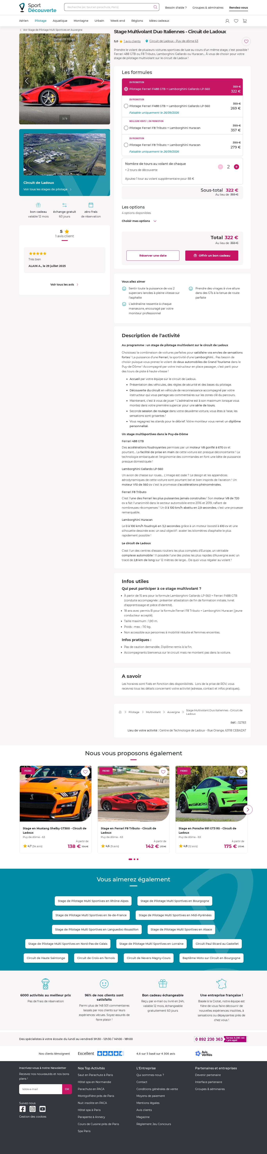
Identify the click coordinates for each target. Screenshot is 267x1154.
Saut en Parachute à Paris (95, 1075)
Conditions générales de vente (157, 1089)
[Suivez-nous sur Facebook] (22, 1109)
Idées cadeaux (159, 20)
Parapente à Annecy (91, 1117)
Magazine (143, 1117)
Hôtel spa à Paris (89, 1110)
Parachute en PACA (91, 1089)
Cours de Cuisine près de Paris (98, 1124)
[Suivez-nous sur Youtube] (42, 1109)
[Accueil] (120, 712)
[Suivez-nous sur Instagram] (32, 1109)
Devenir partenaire (208, 1075)
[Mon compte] (227, 21)
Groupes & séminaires (208, 7)
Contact (141, 1082)
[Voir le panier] (245, 21)
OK (67, 1089)
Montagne (81, 20)
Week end (117, 20)
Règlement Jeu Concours (153, 1124)
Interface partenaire (208, 1082)
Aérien (24, 20)
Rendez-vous (238, 7)
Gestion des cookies (32, 1116)
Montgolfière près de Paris (96, 1096)
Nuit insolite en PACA (92, 1103)
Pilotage (41, 20)
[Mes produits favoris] (236, 21)
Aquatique (60, 20)
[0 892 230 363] (202, 1039)
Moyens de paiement (150, 1096)
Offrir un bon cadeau (214, 255)
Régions (137, 20)
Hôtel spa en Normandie (94, 1082)
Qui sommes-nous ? (150, 1075)
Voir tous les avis (62, 284)
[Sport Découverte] (37, 7)
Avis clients (144, 1110)
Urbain (99, 20)
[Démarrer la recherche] (155, 7)
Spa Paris (84, 1131)
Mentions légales (147, 1103)
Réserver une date (153, 255)
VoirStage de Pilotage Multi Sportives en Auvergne (52, 29)
